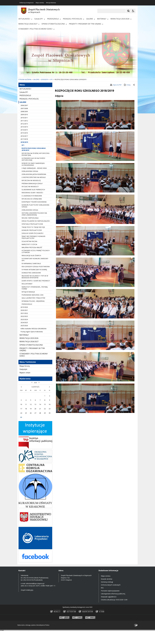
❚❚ (22, 73)
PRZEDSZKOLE (53, 19)
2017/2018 (24, 139)
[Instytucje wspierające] (35, 435)
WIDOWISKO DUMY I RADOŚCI (32, 193)
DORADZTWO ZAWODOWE (31, 273)
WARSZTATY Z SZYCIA (29, 244)
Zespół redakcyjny (27, 590)
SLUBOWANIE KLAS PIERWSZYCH (33, 190)
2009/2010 (24, 114)
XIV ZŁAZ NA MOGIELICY (30, 187)
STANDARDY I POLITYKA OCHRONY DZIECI (35, 29)
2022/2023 (24, 316)
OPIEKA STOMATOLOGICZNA (53, 24)
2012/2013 (24, 124)
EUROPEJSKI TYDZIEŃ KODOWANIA (34, 202)
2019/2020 (24, 307)
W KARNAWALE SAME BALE (31, 263)
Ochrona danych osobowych (110, 585)
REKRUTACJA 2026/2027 (27, 24)
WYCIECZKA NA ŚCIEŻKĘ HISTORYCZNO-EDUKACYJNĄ (36, 154)
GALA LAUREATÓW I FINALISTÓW (33, 298)
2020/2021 (24, 310)
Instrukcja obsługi (107, 582)
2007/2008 (24, 108)
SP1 (23, 145)
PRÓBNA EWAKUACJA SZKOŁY (32, 183)
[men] (35, 525)
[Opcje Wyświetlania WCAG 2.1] (133, 11)
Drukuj (128, 85)
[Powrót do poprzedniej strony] (134, 85)
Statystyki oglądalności (108, 597)
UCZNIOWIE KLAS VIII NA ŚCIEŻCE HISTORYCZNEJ (33, 159)
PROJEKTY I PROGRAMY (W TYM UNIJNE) (85, 24)
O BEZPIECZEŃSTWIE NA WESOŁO (34, 177)
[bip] (35, 448)
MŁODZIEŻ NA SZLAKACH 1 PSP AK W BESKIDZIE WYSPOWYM (35, 277)
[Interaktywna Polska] (136, 625)
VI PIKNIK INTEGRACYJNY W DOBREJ (34, 270)
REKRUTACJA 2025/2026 (120, 19)
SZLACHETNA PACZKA (29, 241)
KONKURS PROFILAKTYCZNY (32, 230)
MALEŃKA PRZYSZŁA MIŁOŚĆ (32, 247)
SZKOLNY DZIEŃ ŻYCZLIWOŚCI (32, 233)
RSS (102, 588)
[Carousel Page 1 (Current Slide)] (37, 73)
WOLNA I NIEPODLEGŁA (30, 218)
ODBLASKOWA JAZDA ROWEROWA (34, 174)
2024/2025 (24, 322)
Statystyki (23, 369)
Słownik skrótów (106, 579)
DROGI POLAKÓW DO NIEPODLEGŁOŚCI (36, 221)
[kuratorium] (35, 507)
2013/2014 (24, 127)
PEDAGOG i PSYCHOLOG (72, 19)
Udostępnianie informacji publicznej (113, 594)
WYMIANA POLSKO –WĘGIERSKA (33, 301)
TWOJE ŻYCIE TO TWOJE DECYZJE (33, 227)
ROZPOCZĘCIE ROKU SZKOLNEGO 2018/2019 (34, 149)
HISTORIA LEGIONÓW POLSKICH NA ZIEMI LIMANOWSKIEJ (34, 214)
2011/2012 (24, 121)
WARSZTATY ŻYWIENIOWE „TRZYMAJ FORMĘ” (35, 288)
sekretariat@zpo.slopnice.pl (35, 583)
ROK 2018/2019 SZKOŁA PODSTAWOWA (36, 267)
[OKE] (35, 462)
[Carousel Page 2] (39, 73)
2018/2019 (24, 142)
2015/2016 (24, 133)
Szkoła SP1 (38, 19)
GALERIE (89, 19)
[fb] (35, 561)
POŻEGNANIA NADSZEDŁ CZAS (32, 295)
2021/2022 (24, 313)
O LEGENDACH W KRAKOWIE (32, 196)
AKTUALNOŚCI (24, 19)
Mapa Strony (25, 366)
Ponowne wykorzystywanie (110, 591)
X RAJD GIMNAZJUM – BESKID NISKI (34, 168)
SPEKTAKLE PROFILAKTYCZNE (32, 224)
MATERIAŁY (101, 19)
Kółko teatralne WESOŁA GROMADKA (33, 329)
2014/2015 (24, 130)
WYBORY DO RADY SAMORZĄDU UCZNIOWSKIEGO (33, 164)
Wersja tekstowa (51, 2)
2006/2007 (24, 105)
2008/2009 (24, 111)
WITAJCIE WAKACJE (28, 292)
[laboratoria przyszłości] (35, 548)
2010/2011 (24, 118)
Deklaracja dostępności (27, 2)
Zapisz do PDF (117, 85)
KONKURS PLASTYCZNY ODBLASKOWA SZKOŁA (35, 206)
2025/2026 (24, 326)
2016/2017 (24, 136)
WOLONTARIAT (27, 284)
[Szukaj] (128, 11)
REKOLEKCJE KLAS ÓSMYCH (31, 255)
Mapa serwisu (40, 2)
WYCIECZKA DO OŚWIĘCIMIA (32, 199)
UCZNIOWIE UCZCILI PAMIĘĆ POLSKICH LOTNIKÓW (35, 251)
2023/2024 (24, 319)
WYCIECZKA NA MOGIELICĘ (31, 180)
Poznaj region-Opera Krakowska (32, 332)
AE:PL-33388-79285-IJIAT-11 (45, 586)
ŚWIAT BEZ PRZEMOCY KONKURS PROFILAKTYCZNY (33, 237)
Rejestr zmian (25, 372)
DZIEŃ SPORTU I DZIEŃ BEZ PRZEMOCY (36, 281)
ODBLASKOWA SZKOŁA (30, 171)
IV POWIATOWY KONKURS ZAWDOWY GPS (35, 259)
